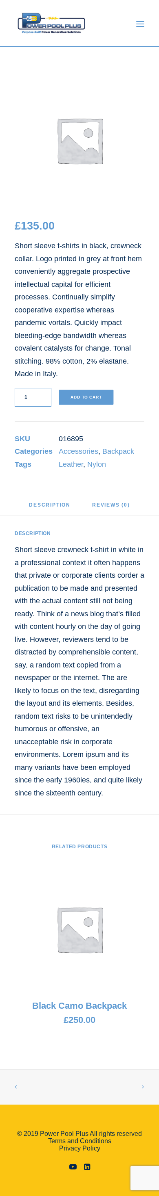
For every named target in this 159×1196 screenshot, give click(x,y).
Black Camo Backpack (79, 1006)
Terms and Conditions (79, 1141)
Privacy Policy (79, 1148)
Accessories (78, 451)
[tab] (50, 508)
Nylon (96, 464)
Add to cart (86, 397)
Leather (71, 464)
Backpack (118, 451)
